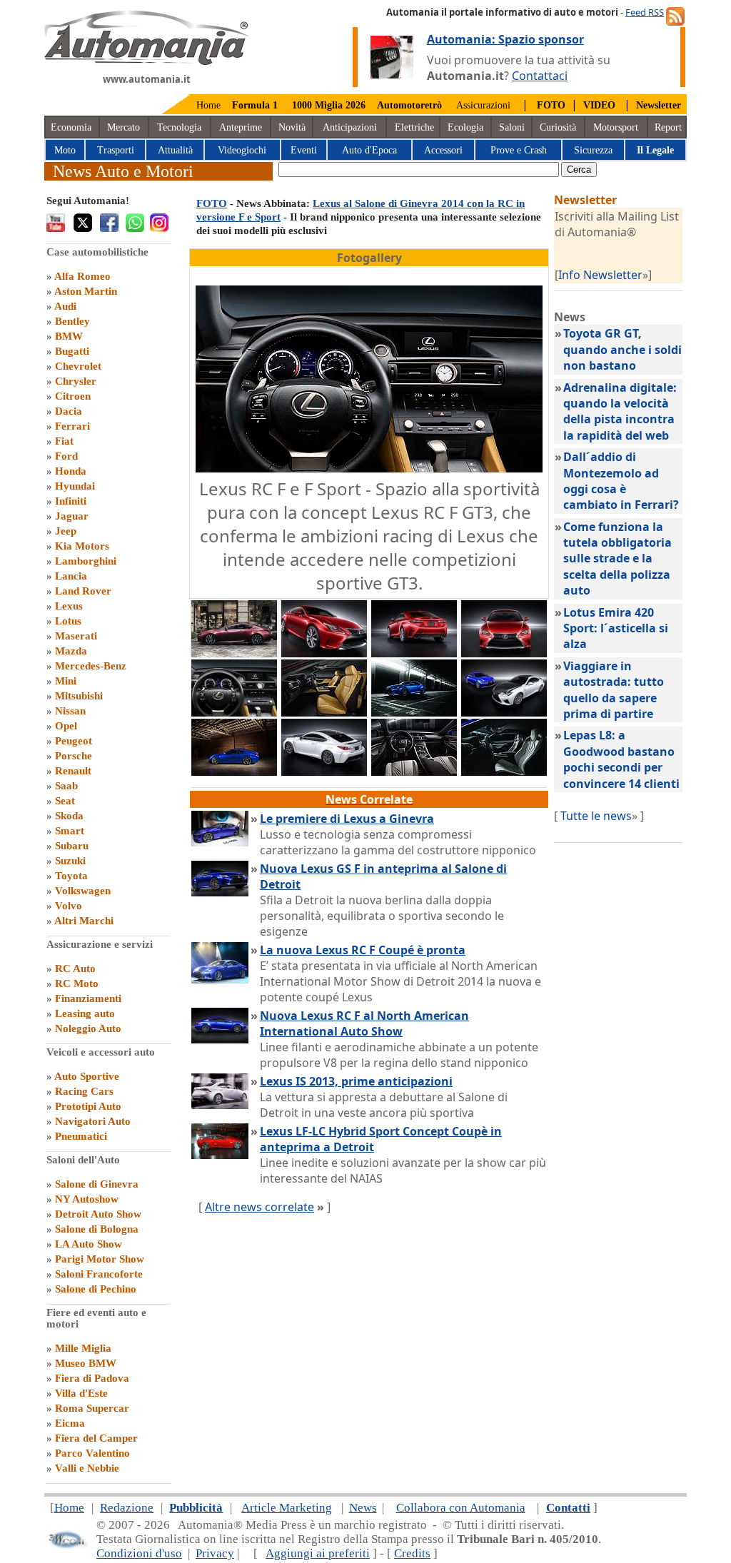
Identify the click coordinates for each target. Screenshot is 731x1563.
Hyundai (75, 486)
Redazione (126, 1507)
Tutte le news (596, 816)
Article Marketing (286, 1507)
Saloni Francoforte (99, 1274)
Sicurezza (593, 150)
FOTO (211, 203)
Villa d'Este (81, 1393)
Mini (65, 681)
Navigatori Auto (93, 1121)
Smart (69, 830)
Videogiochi (242, 150)
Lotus (68, 621)
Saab (66, 785)
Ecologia (465, 127)
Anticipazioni (350, 127)
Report (668, 127)
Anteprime (240, 127)
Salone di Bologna (96, 1229)
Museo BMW (85, 1363)
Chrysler (75, 381)
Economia (71, 127)
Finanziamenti (88, 998)
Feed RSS (644, 12)
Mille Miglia (83, 1348)
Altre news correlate (259, 1207)
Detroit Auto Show (98, 1214)
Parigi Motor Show (99, 1259)
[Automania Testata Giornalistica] (146, 61)
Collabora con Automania (460, 1507)
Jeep (65, 531)
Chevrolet (78, 366)
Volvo (68, 905)
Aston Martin (85, 291)
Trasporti (115, 150)
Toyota (71, 875)
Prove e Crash (518, 150)
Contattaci (540, 76)
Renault (73, 771)
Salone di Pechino (95, 1289)
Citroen (73, 396)
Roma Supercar (92, 1408)
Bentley (72, 321)
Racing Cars (84, 1091)
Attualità (175, 150)
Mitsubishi (79, 696)
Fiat (64, 441)
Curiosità (558, 127)
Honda (70, 471)
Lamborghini (85, 561)
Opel (66, 726)
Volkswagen (83, 890)
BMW (69, 336)
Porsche (73, 756)
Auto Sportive (86, 1076)
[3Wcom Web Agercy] (67, 1545)
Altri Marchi (84, 920)
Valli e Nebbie (87, 1468)
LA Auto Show (88, 1244)
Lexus (69, 606)
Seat (65, 800)
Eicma (70, 1423)
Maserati (76, 636)
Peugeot (73, 741)
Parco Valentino (92, 1453)
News (363, 1507)
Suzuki (70, 860)
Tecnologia (179, 127)
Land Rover (83, 591)
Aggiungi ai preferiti (318, 1553)
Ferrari (72, 426)
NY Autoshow (87, 1199)
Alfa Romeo (82, 276)
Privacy (215, 1553)
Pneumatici (81, 1136)
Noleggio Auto (88, 1028)
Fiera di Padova (92, 1378)
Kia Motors (82, 546)
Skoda (69, 815)
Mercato (123, 127)
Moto (65, 150)
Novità (292, 127)
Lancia (71, 576)
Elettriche (414, 127)
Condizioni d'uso (139, 1553)
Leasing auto (85, 1013)
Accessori (443, 150)
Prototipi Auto (88, 1106)
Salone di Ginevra (96, 1184)
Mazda (71, 651)
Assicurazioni (483, 105)
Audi (65, 306)
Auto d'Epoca (369, 150)
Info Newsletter (600, 275)
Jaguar (72, 516)
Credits (412, 1553)
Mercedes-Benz (90, 666)
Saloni (512, 127)
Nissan (70, 711)
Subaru (72, 845)
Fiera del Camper (96, 1438)
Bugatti (72, 351)
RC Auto (75, 968)
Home (208, 105)
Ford (66, 456)
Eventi (304, 150)
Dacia (68, 411)
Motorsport (615, 127)
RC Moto (77, 983)
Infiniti (70, 501)
